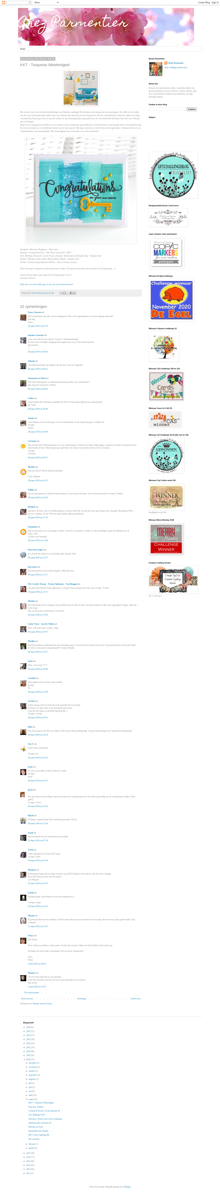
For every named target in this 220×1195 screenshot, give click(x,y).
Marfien (31, 601)
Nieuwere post (27, 998)
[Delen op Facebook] (71, 293)
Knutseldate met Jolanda (38, 1131)
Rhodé (31, 815)
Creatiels (32, 678)
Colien (31, 398)
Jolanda (31, 361)
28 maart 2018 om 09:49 (38, 432)
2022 (28, 1043)
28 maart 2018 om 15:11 (38, 574)
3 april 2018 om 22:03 (37, 986)
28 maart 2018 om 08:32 (38, 369)
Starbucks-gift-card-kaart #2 (39, 1123)
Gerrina (31, 701)
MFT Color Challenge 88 (38, 1135)
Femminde (32, 527)
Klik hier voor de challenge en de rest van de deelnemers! (46, 284)
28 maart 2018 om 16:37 (38, 652)
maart (31, 1099)
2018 (28, 1059)
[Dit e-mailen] (61, 293)
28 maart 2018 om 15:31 (38, 592)
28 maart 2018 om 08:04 (38, 352)
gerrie (30, 790)
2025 (28, 1031)
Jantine (31, 418)
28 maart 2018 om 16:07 (38, 632)
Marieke (31, 467)
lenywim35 (32, 567)
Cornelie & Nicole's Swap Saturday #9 (44, 1111)
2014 (28, 1165)
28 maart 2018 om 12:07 (38, 557)
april (31, 1095)
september (33, 1075)
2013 (28, 1169)
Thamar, (31, 973)
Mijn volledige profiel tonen (175, 67)
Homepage (81, 998)
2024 (28, 1035)
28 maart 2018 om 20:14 (38, 717)
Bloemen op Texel (35, 1127)
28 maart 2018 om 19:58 (38, 692)
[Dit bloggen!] (64, 293)
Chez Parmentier (73, 23)
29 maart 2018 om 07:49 (38, 860)
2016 (28, 1157)
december (33, 1063)
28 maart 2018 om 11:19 (38, 517)
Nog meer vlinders (35, 1107)
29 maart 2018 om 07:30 (38, 840)
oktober (32, 1071)
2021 (28, 1047)
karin (30, 767)
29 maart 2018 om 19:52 (38, 906)
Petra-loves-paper (35, 550)
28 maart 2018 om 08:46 (38, 389)
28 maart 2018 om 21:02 (38, 806)
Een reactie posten (31, 992)
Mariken (31, 507)
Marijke (31, 641)
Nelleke (31, 490)
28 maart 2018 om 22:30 (38, 823)
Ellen (30, 727)
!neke (30, 661)
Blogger (127, 1187)
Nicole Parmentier (176, 63)
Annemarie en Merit (37, 378)
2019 (28, 1055)
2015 (28, 1161)
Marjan (31, 915)
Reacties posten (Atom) (42, 1003)
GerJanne (32, 441)
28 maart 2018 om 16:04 (38, 615)
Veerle (30, 850)
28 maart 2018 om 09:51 (38, 457)
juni (30, 1087)
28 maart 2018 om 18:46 (38, 669)
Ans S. (31, 744)
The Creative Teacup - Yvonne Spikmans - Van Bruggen (52, 584)
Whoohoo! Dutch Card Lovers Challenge (45, 1119)
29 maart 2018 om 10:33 (38, 883)
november (33, 1067)
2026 (28, 1027)
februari (32, 1144)
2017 (28, 1153)
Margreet (32, 870)
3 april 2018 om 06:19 (37, 964)
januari (32, 1148)
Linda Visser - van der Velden (41, 624)
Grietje (31, 892)
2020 (28, 1051)
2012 (28, 1173)
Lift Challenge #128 (36, 1115)
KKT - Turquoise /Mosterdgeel (41, 1103)
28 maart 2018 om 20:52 (38, 757)
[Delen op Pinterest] (74, 293)
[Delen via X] (68, 293)
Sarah (30, 833)
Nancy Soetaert (34, 312)
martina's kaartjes (36, 335)
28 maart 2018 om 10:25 (38, 480)
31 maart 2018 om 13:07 (38, 926)
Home (22, 49)
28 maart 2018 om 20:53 (38, 780)
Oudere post (136, 998)
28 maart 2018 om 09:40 (38, 409)
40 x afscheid (33, 1139)
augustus (32, 1079)
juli (30, 1083)
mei (30, 1091)
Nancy (31, 935)
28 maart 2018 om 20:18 (38, 735)
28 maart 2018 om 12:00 (38, 540)
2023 (28, 1039)
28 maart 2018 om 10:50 (38, 497)
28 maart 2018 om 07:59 (38, 326)
